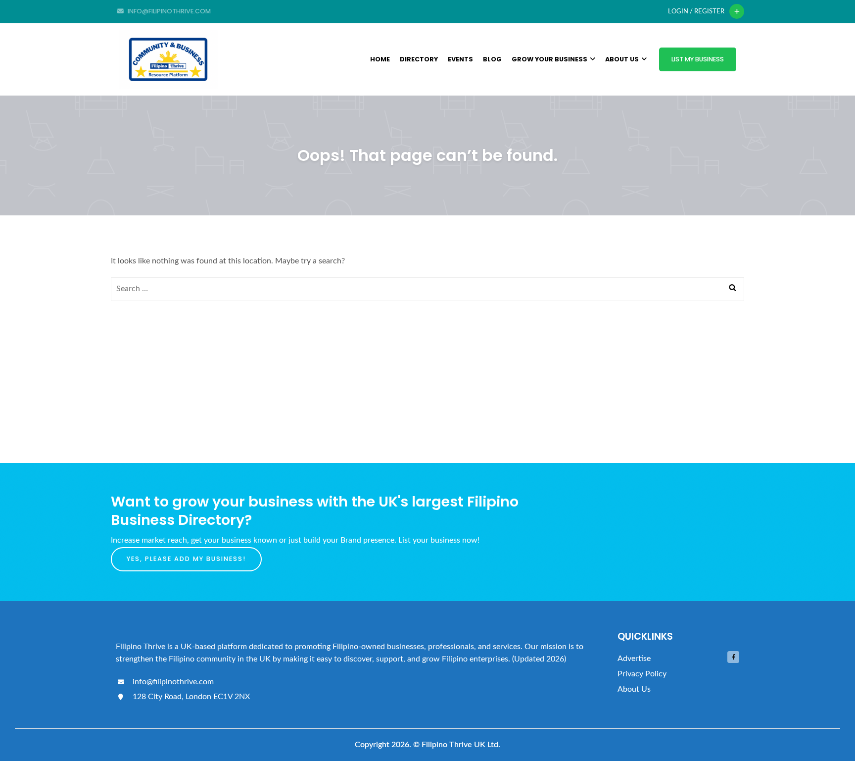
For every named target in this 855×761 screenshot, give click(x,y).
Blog (492, 59)
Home (380, 59)
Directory (419, 59)
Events (460, 59)
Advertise (634, 658)
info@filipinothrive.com (172, 682)
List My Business (697, 59)
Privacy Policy (642, 674)
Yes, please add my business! (186, 559)
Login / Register (696, 11)
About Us (622, 59)
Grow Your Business (549, 59)
